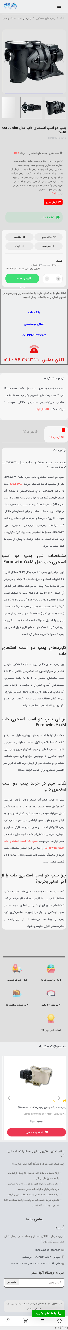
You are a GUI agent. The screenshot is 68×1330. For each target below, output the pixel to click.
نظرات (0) (28, 432)
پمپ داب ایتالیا (18, 169)
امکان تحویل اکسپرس (17, 980)
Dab (16, 153)
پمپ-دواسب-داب (27, 177)
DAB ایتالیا (43, 409)
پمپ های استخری (45, 18)
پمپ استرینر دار (45, 169)
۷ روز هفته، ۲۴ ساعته (51, 1005)
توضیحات (55, 437)
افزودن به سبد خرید (22, 279)
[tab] (56, 434)
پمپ (26, 165)
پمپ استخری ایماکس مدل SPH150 (45, 1107)
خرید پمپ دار (45, 181)
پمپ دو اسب (56, 173)
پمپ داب (31, 169)
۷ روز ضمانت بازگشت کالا (17, 1005)
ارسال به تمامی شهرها (51, 980)
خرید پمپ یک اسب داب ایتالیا (47, 186)
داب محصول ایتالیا (22, 186)
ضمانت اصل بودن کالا (51, 1030)
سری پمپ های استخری (51, 190)
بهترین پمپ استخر (36, 161)
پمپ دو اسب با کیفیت (36, 173)
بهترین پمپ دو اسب (40, 165)
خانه (62, 18)
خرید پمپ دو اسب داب (25, 181)
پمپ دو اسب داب (47, 177)
